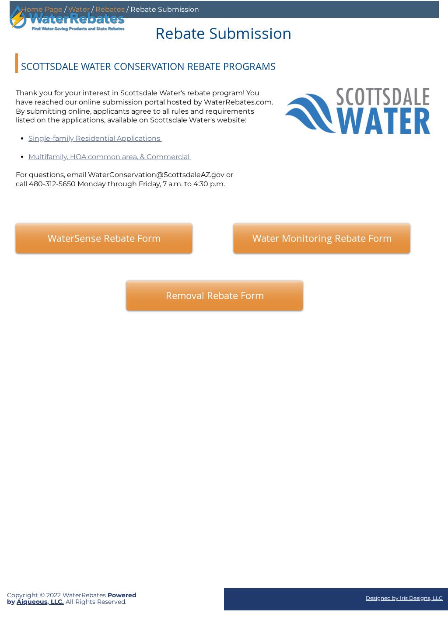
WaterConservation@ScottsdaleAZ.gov (156, 175)
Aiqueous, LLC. (40, 602)
